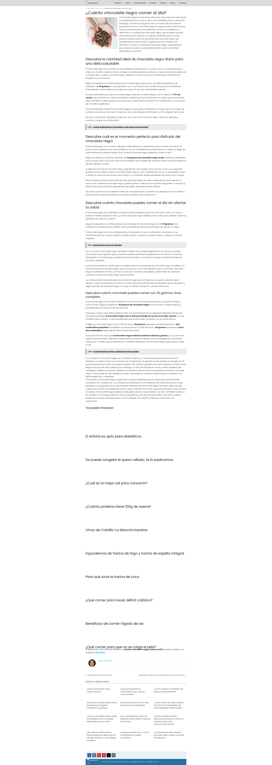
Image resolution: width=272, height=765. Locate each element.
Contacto (105, 762)
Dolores (163, 3)
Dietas (172, 3)
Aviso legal (133, 762)
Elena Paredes (105, 660)
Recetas (152, 3)
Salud (127, 3)
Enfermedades (140, 3)
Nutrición (118, 3)
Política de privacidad (118, 762)
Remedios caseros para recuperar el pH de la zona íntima (162, 675)
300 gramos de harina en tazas (99, 675)
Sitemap (142, 762)
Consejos (182, 3)
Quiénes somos (153, 762)
